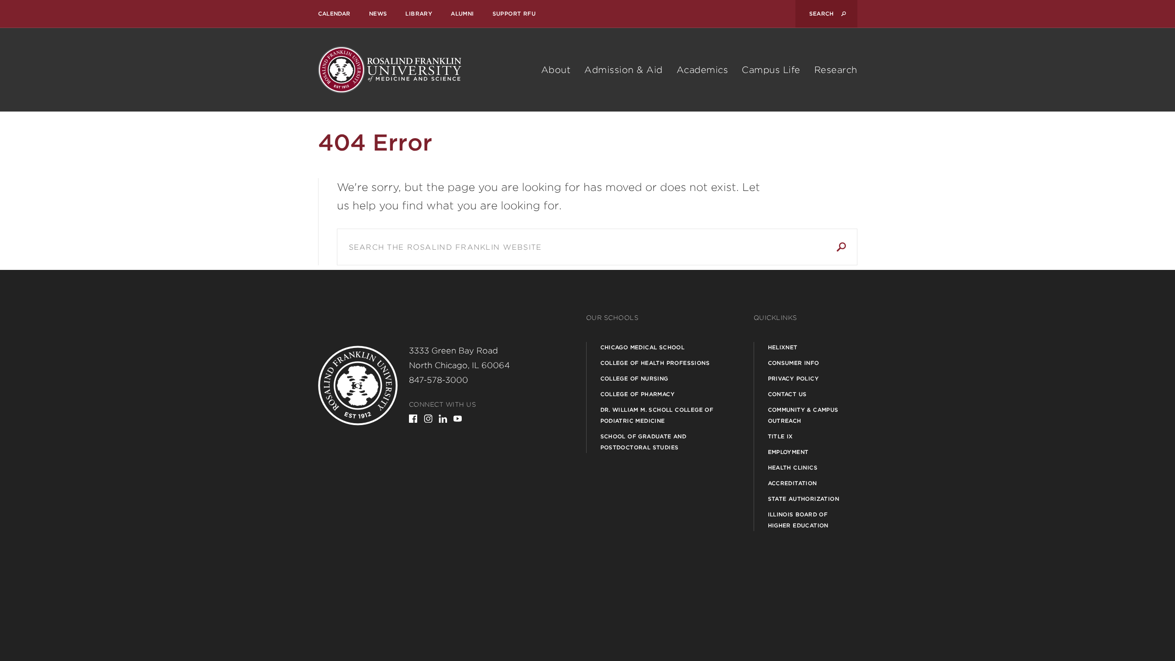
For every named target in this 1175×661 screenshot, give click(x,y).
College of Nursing (634, 378)
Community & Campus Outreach (803, 415)
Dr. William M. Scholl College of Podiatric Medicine (657, 415)
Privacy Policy (793, 378)
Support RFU (514, 13)
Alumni (462, 13)
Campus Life (771, 69)
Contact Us (787, 394)
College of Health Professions (655, 362)
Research (835, 69)
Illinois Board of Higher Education (798, 520)
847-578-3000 (438, 380)
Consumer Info (793, 362)
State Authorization (803, 498)
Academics (702, 69)
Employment (788, 451)
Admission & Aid (623, 69)
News (378, 13)
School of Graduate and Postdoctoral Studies (643, 442)
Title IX (780, 436)
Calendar (334, 13)
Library (418, 13)
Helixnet (783, 347)
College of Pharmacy (637, 394)
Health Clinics (793, 467)
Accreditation (792, 483)
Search (841, 246)
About (556, 69)
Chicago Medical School (642, 347)
